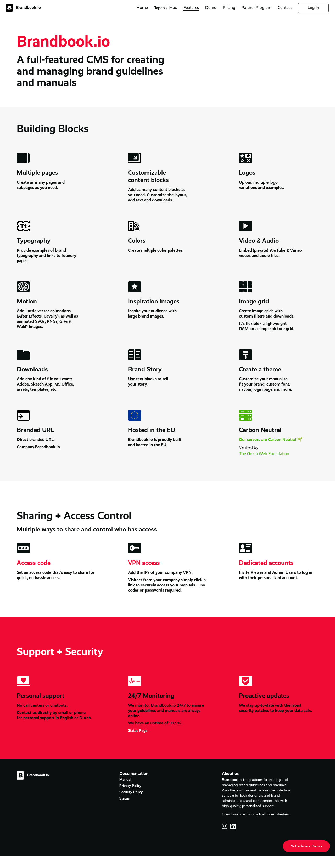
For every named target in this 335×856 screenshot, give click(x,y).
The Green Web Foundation (264, 454)
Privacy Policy (130, 786)
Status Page (137, 731)
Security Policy (131, 792)
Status (124, 798)
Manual (125, 779)
